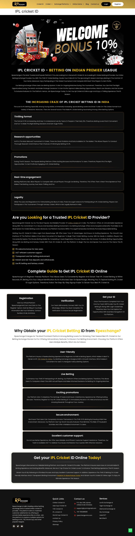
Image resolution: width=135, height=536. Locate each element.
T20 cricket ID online (45, 359)
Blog (87, 4)
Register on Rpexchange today (68, 475)
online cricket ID (74, 223)
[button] (49, 4)
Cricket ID (40, 4)
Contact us (95, 4)
